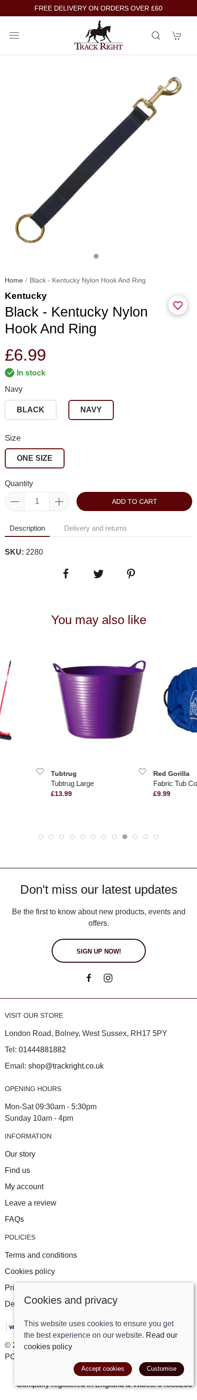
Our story (20, 1154)
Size (13, 438)
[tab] (40, 836)
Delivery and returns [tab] (95, 528)
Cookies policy (30, 1271)
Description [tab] (27, 528)
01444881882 (42, 1050)
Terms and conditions (41, 1255)
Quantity (19, 483)
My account (24, 1187)
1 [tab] (98, 258)
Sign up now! (99, 951)
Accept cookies (102, 1368)
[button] (14, 35)
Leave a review (30, 1203)
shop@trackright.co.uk (66, 1066)
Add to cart (134, 501)
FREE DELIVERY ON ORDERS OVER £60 (98, 8)
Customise (161, 1368)
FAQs (14, 1219)
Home (14, 280)
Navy (13, 389)
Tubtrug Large (72, 783)
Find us (17, 1170)
